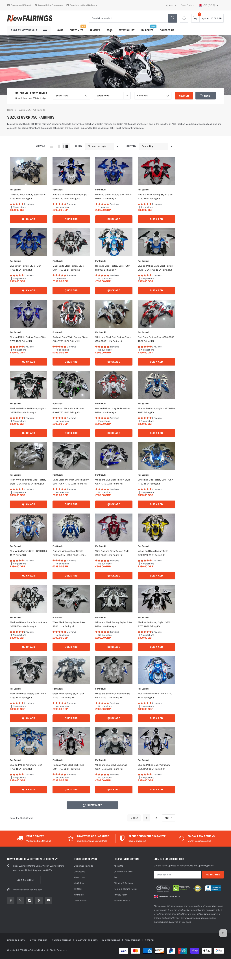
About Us (118, 866)
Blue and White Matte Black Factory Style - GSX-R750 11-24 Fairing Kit (155, 268)
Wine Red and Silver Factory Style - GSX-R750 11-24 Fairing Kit (112, 553)
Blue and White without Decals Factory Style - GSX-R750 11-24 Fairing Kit (68, 553)
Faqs (109, 30)
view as (40, 146)
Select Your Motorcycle (31, 93)
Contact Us (167, 30)
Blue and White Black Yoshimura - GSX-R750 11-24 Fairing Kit (154, 767)
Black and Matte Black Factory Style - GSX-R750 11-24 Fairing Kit (28, 624)
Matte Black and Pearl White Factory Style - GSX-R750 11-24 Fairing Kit (71, 482)
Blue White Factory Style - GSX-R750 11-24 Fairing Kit (156, 410)
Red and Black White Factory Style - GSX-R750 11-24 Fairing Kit (70, 339)
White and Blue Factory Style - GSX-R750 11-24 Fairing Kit (156, 482)
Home (59, 30)
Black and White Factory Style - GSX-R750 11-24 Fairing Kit (28, 695)
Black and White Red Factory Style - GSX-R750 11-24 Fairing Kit (27, 410)
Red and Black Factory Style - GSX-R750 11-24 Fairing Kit (155, 196)
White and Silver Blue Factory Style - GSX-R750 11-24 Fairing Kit (113, 695)
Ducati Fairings (111, 940)
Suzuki (17, 190)
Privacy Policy (120, 894)
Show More (94, 805)
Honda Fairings (16, 940)
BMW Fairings (133, 940)
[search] (172, 18)
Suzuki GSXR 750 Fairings (32, 110)
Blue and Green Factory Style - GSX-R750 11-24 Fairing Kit (113, 196)
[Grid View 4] (66, 146)
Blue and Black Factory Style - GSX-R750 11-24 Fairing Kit (113, 268)
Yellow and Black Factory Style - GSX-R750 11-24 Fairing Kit (153, 553)
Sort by (131, 146)
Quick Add (28, 219)
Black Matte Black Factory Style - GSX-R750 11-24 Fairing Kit (69, 268)
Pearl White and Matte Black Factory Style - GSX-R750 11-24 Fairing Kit (28, 482)
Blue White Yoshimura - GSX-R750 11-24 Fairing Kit (155, 695)
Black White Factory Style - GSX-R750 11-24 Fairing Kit (154, 624)
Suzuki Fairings (38, 940)
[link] (184, 18)
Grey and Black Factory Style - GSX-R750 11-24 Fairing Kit (28, 196)
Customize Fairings (83, 866)
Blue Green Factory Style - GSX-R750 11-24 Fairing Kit (26, 268)
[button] (208, 5)
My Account (171, 5)
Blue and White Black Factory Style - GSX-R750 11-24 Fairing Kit (70, 196)
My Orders (79, 883)
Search (184, 96)
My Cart (78, 889)
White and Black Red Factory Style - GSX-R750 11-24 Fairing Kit (113, 339)
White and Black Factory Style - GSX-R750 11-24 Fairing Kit (113, 624)
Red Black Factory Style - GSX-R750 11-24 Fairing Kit (156, 339)
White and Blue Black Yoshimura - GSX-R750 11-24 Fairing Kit (111, 767)
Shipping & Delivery (123, 883)
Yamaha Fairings (62, 940)
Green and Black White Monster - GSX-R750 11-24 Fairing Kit (69, 410)
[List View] (51, 146)
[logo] (29, 18)
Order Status (187, 5)
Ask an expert (26, 880)
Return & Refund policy (125, 889)
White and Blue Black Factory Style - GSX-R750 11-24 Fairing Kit (113, 482)
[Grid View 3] (58, 146)
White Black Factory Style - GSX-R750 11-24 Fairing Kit (69, 624)
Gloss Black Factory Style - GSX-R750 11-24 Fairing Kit (69, 695)
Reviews (95, 30)
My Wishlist (126, 30)
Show (78, 146)
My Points (147, 30)
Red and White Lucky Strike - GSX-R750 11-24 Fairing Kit (112, 410)
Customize (76, 30)
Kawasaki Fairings (87, 940)
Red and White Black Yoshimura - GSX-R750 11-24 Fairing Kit (69, 767)
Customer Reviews (123, 871)
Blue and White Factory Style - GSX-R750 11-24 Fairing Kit (28, 339)
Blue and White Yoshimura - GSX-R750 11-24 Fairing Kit (26, 767)
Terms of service (122, 900)
